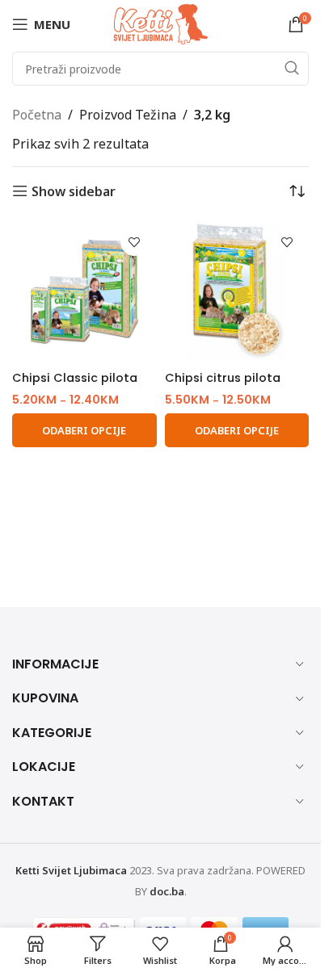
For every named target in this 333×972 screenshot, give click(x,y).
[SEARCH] (292, 69)
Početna (36, 115)
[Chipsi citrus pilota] (237, 292)
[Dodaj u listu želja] (134, 242)
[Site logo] (160, 22)
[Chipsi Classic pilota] (84, 292)
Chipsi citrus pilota (222, 378)
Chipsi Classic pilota (74, 378)
